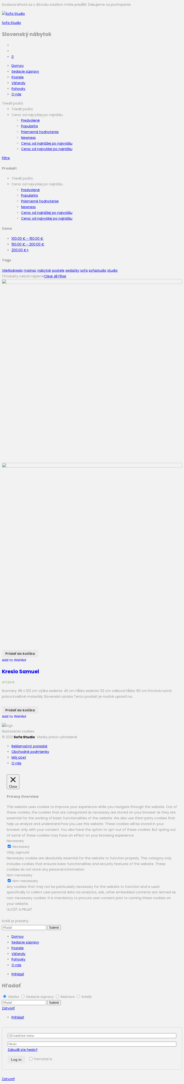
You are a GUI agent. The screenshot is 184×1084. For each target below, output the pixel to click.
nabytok (44, 270)
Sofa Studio (11, 22)
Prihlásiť (18, 974)
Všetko (7, 270)
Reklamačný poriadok (29, 746)
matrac (30, 270)
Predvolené (30, 120)
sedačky (72, 270)
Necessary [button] (15, 840)
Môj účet (19, 757)
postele (58, 270)
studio (112, 270)
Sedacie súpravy (25, 71)
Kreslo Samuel (20, 671)
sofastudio (97, 270)
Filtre (6, 158)
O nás (16, 94)
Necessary (21, 846)
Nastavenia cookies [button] (18, 731)
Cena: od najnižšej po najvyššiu (46, 143)
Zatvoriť (8, 1008)
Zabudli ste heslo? (23, 1049)
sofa (84, 270)
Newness (28, 137)
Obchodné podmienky (30, 751)
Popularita (29, 126)
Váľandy (18, 83)
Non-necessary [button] (19, 875)
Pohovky (18, 88)
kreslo (18, 270)
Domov (18, 65)
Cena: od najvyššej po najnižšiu (46, 148)
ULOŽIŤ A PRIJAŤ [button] (19, 909)
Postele (18, 77)
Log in (16, 1059)
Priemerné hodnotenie (40, 131)
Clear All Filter (55, 276)
